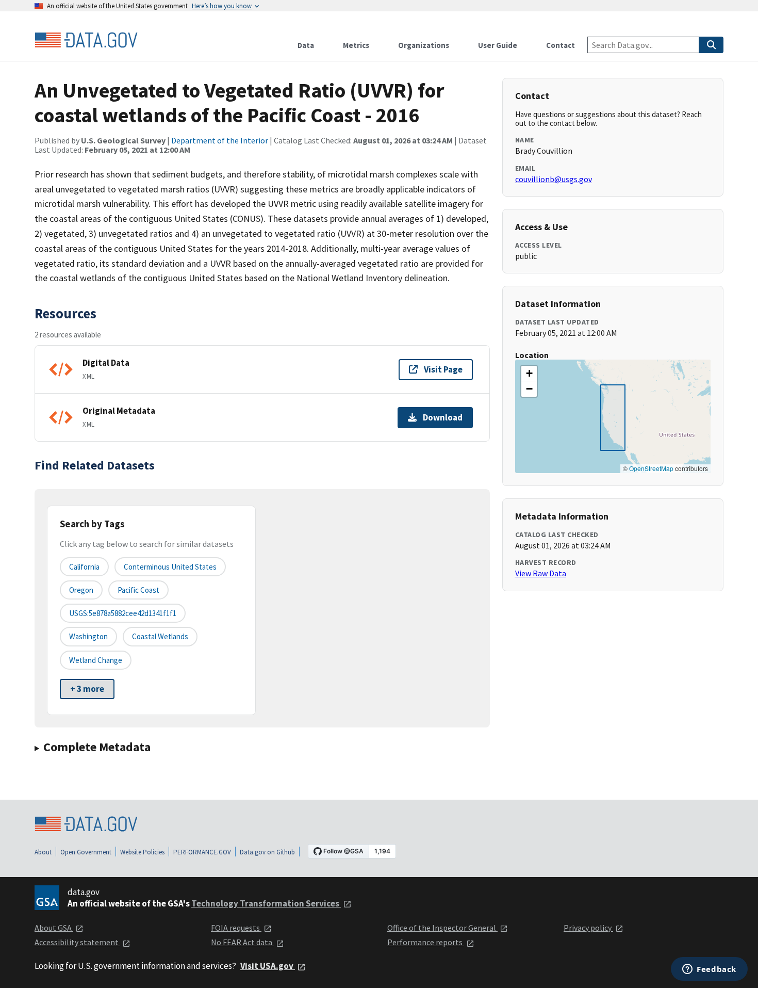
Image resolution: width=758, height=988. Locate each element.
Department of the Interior (219, 140)
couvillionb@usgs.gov (553, 179)
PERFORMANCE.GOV (202, 852)
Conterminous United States (170, 567)
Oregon (81, 590)
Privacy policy (588, 927)
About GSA (54, 927)
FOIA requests (236, 927)
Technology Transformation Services (266, 903)
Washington (88, 636)
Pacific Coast (138, 590)
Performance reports (425, 942)
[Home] (86, 40)
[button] (529, 373)
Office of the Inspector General (442, 927)
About (43, 852)
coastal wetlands (160, 636)
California (84, 567)
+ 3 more (87, 688)
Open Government (85, 852)
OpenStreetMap (651, 468)
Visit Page (443, 369)
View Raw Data (540, 573)
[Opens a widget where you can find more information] (709, 970)
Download (443, 417)
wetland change (95, 660)
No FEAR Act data (242, 942)
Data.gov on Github (267, 852)
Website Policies (142, 852)
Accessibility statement (77, 942)
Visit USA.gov (267, 965)
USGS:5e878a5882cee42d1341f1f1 (122, 613)
